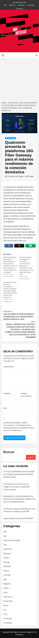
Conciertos (19, 8)
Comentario (9, 367)
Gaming (6, 562)
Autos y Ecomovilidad (11, 540)
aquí (24, 240)
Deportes (7, 553)
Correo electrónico (26, 396)
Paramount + (8, 597)
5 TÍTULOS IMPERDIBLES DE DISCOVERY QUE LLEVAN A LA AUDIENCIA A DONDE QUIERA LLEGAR (19, 474)
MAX (5, 579)
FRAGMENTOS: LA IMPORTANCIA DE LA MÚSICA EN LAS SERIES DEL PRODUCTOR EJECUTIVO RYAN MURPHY (19, 499)
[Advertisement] (19, 78)
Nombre (7, 393)
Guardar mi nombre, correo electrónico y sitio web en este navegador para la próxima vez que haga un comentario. (18, 426)
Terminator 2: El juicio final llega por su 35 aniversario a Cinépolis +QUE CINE (19, 510)
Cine (5, 4)
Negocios (12, 4)
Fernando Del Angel (15, 176)
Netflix (6, 588)
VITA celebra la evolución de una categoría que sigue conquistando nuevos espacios (16, 487)
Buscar (9, 452)
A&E (4, 531)
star (4, 610)
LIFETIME (7, 575)
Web (5, 408)
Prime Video (8, 601)
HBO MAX (7, 566)
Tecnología (30, 4)
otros (5, 592)
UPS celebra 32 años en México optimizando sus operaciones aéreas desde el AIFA (18, 315)
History (6, 571)
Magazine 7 (31, 632)
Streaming (21, 4)
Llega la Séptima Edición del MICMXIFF (18, 518)
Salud (5, 605)
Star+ (5, 614)
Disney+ (6, 558)
